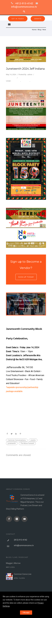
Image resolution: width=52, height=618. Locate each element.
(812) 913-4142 (20, 540)
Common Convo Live (22, 574)
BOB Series (16, 81)
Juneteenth (25, 81)
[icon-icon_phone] (12, 3)
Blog (39, 30)
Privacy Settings (26, 308)
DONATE (37, 19)
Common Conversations (17, 440)
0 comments (11, 78)
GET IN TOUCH (18, 19)
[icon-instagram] (17, 519)
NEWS (33, 81)
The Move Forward (27, 443)
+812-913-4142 (24, 3)
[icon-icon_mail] (37, 3)
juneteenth (12, 443)
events (33, 440)
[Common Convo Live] (9, 576)
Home (34, 30)
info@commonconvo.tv (24, 6)
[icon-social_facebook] (9, 519)
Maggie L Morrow (13, 563)
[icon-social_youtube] (24, 519)
